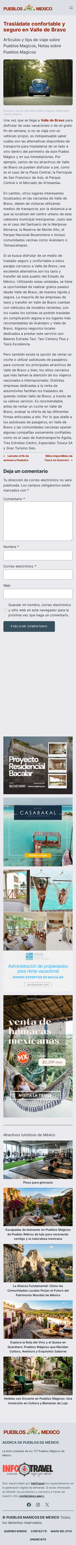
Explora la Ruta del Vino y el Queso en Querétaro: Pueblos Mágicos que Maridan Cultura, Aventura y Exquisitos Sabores (38, 1346)
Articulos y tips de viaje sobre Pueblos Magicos (29, 111)
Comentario (14, 499)
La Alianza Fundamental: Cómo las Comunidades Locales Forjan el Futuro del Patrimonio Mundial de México (38, 1290)
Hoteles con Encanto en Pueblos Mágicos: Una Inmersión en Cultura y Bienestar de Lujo (38, 1401)
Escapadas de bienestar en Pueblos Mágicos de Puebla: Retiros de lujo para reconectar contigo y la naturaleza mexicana (38, 1234)
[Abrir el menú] (71, 7)
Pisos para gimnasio (38, 1182)
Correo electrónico (19, 566)
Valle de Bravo (52, 120)
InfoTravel (37, 1483)
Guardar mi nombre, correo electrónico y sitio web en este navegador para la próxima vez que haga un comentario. (39, 610)
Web (6, 585)
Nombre (11, 547)
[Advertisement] (38, 688)
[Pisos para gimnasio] (38, 1160)
